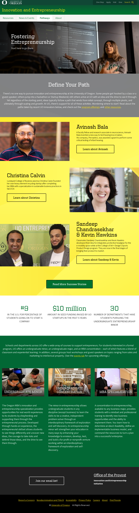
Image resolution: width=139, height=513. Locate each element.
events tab (79, 356)
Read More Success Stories (69, 284)
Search (127, 2)
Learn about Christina (26, 197)
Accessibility (71, 500)
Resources (8, 18)
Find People (115, 500)
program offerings (91, 107)
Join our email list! (47, 480)
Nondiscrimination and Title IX (50, 500)
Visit (114, 2)
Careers (96, 500)
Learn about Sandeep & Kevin (101, 259)
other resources (113, 107)
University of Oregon (60, 505)
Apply (108, 2)
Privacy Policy (85, 500)
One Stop (100, 2)
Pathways (45, 18)
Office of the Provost (110, 475)
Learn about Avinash (95, 149)
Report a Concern (26, 500)
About (58, 18)
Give (120, 2)
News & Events (26, 18)
